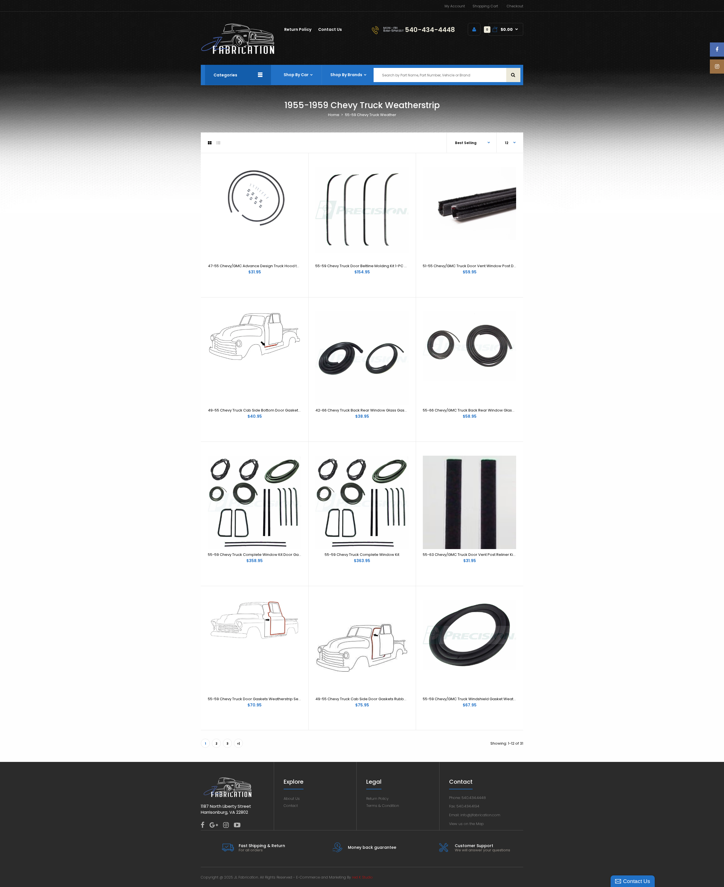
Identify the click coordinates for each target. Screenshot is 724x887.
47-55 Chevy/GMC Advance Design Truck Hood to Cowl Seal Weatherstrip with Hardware (289, 266)
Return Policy (377, 798)
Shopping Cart (485, 6)
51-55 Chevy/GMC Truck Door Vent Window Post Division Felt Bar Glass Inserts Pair (497, 266)
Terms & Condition (382, 805)
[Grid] (210, 143)
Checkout (515, 6)
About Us (292, 798)
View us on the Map (466, 823)
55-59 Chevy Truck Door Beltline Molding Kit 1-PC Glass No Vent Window (380, 266)
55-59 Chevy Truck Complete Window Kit (362, 554)
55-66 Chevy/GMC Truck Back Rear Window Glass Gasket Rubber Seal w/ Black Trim (499, 410)
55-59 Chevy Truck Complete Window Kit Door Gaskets (258, 554)
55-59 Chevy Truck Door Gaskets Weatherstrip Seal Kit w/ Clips (265, 699)
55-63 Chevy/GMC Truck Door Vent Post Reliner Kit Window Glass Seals (487, 554)
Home (333, 114)
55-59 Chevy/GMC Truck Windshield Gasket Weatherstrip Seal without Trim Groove (498, 699)
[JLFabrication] (238, 52)
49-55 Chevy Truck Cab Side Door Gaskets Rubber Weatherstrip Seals (379, 699)
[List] (218, 143)
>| (238, 743)
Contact (291, 805)
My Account (455, 6)
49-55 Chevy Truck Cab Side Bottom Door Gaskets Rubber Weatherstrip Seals (279, 410)
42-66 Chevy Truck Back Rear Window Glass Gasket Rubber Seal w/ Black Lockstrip (391, 410)
